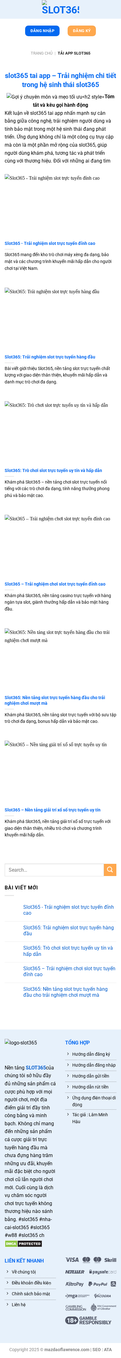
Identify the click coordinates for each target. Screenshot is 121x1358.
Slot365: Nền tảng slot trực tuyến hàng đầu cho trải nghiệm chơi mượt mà (55, 700)
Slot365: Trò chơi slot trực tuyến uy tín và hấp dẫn (53, 470)
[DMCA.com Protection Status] (23, 1243)
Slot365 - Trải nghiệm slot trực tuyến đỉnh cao (50, 243)
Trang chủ (41, 53)
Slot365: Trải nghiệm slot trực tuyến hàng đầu (50, 356)
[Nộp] (110, 870)
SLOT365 (36, 1068)
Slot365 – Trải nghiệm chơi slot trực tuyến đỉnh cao (55, 584)
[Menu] (8, 10)
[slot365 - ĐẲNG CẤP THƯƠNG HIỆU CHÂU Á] (60, 9)
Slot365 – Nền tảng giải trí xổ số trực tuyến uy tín (53, 809)
